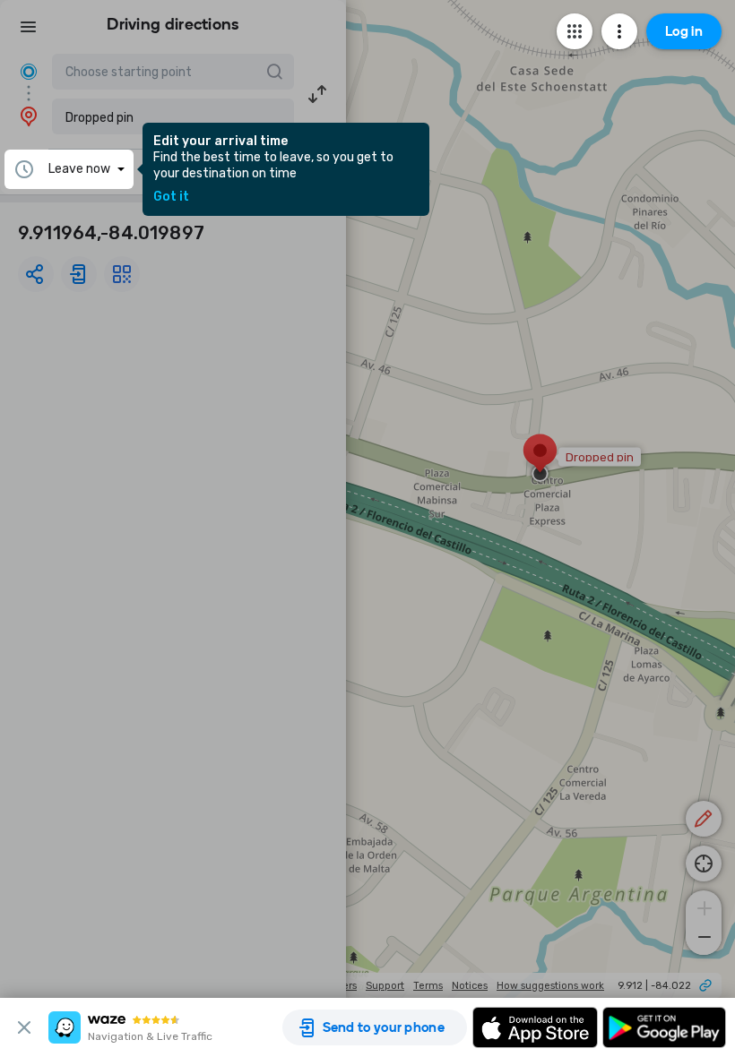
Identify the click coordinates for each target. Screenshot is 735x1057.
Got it (171, 197)
